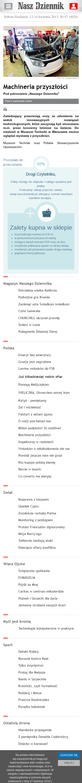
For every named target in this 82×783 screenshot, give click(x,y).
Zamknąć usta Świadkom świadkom (43, 304)
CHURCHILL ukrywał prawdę (38, 318)
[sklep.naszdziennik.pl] (41, 213)
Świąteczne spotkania (34, 570)
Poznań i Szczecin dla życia (38, 598)
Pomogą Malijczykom (33, 384)
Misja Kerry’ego (30, 533)
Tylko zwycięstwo (30, 665)
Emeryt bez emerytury (34, 355)
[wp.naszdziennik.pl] (41, 6)
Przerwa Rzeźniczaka (33, 699)
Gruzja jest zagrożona (34, 361)
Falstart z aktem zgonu (35, 414)
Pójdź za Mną (28, 584)
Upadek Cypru (28, 506)
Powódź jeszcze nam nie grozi (40, 455)
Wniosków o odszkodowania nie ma (44, 448)
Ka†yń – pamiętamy (32, 400)
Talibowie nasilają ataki (35, 540)
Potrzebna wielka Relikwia (37, 290)
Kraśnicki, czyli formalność (37, 686)
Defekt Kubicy (28, 651)
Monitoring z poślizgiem (35, 520)
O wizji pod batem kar (34, 421)
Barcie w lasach (29, 469)
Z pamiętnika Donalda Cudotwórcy (43, 736)
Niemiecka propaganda (35, 730)
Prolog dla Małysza (31, 672)
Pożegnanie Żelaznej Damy (37, 331)
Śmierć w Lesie (29, 324)
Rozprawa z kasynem (33, 499)
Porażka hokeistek (31, 706)
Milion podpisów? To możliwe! (39, 428)
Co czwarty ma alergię (34, 476)
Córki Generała (29, 311)
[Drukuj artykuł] (5, 109)
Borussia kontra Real (33, 658)
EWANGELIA (26, 577)
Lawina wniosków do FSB (36, 368)
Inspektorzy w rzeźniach (35, 442)
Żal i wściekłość (29, 407)
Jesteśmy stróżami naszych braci (42, 605)
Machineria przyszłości (34, 435)
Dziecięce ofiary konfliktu (37, 547)
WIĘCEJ (69, 762)
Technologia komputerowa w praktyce (46, 628)
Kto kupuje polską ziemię (36, 462)
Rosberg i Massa (30, 693)
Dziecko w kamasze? (33, 743)
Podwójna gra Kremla (34, 297)
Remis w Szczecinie (32, 679)
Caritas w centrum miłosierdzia (41, 591)
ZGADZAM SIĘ (69, 755)
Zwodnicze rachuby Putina (37, 513)
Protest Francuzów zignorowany (41, 527)
